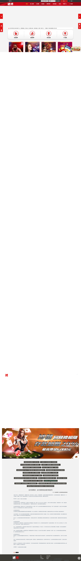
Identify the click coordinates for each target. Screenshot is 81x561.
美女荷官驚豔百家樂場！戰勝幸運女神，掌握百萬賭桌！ (30, 464)
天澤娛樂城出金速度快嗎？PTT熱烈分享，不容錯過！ (32, 475)
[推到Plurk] (14, 552)
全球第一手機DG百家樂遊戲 (22, 498)
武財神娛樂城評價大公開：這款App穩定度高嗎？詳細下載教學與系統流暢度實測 (52, 483)
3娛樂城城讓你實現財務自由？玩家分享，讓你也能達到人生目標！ (26, 478)
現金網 (0, 395)
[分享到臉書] (0, 421)
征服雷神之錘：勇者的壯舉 (61, 478)
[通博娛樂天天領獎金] (40, 443)
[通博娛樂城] (5, 375)
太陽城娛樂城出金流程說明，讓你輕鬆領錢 (50, 475)
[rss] (0, 426)
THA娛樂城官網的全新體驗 (21, 547)
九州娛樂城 (0, 410)
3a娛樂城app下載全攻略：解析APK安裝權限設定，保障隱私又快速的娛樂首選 (40, 486)
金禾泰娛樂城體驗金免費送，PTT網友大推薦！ (50, 472)
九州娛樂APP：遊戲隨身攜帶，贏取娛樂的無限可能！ (51, 464)
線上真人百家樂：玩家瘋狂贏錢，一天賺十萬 (50, 467)
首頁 (53, 492)
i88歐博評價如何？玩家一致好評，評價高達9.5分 (31, 472)
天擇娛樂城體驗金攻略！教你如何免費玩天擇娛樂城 (55, 470)
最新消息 (47, 557)
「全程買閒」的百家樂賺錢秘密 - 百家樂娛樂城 (48, 462)
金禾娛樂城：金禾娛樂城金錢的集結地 (50, 480)
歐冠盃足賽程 (48, 555)
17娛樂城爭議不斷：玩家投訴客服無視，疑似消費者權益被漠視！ (26, 483)
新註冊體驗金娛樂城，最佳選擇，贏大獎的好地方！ (32, 467)
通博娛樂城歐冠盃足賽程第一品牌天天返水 (32, 462)
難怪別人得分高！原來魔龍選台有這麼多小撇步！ (47, 478)
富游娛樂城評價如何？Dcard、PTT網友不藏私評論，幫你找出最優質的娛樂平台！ (31, 470)
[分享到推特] (0, 423)
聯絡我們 (75, 374)
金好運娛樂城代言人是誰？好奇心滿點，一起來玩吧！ (33, 480)
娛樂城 (0, 417)
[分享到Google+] (0, 425)
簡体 (78, 374)
